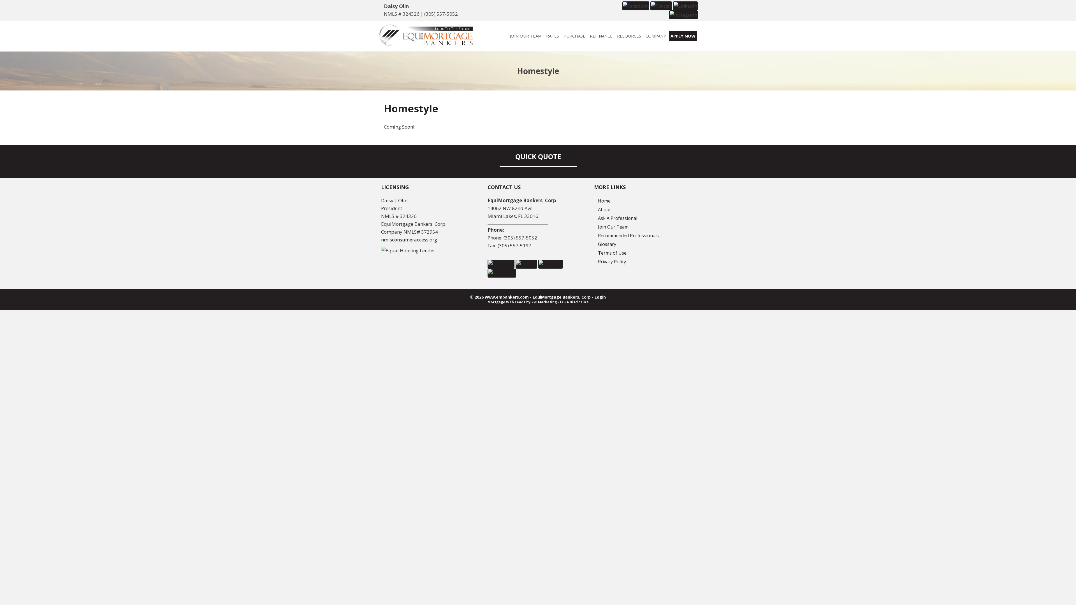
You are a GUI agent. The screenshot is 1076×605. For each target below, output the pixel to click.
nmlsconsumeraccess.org (409, 239)
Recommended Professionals (628, 235)
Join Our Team (613, 227)
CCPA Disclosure (574, 302)
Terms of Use (612, 253)
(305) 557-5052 (441, 14)
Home (604, 201)
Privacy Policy (612, 262)
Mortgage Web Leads (506, 302)
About (604, 209)
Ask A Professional (617, 218)
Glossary (607, 244)
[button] (635, 5)
